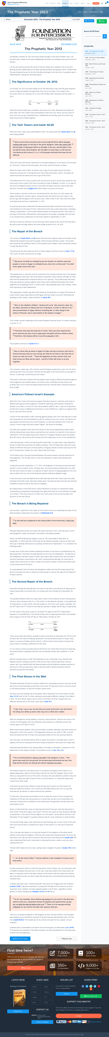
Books (34, 987)
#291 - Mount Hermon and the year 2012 (95, 65)
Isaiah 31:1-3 (33, 344)
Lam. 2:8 (56, 750)
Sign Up (66, 994)
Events (76, 3)
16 (48, 891)
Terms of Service (74, 1035)
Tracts (35, 992)
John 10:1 (48, 701)
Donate (96, 3)
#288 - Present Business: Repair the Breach (95, 86)
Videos (35, 997)
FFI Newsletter (94, 12)
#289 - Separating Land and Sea (94, 79)
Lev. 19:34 (69, 927)
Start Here (53, 3)
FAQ (46, 1002)
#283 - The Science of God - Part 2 (95, 122)
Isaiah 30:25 (65, 132)
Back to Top (67, 939)
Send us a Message (42, 1022)
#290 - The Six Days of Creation (94, 73)
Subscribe (90, 21)
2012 (101, 12)
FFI (46, 997)
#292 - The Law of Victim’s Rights (95, 58)
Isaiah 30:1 (47, 297)
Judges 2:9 (32, 188)
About (82, 3)
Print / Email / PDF (102, 21)
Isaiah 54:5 (69, 837)
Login (81, 1035)
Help (88, 3)
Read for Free (18, 1011)
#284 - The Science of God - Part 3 (95, 115)
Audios (47, 992)
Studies (65, 3)
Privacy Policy (64, 1035)
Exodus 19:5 (66, 848)
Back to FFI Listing (20, 939)
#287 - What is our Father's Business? (93, 94)
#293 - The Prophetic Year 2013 (94, 52)
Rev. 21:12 (14, 696)
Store (71, 3)
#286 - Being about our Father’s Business (94, 102)
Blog (58, 3)
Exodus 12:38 (15, 886)
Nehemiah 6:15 (47, 513)
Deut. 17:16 (70, 251)
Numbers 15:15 (38, 891)
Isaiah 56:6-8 (18, 920)
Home (47, 3)
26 (74, 132)
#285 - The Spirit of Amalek (93, 109)
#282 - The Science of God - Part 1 (95, 128)
